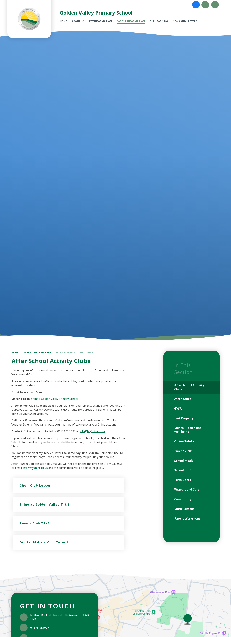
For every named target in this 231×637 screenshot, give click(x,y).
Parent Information (37, 352)
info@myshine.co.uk (35, 468)
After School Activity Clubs (74, 352)
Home (15, 352)
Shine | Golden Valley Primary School (54, 399)
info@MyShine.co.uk (92, 431)
